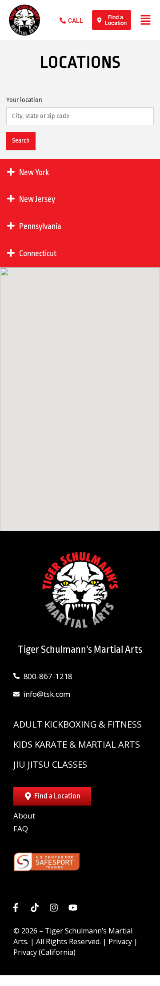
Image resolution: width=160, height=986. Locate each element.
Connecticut (37, 253)
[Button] (145, 19)
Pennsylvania (40, 226)
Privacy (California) (44, 952)
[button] (80, 393)
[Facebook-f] (15, 907)
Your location (24, 100)
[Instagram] (54, 907)
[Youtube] (73, 907)
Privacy (120, 941)
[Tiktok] (35, 907)
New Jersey (37, 199)
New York (34, 172)
